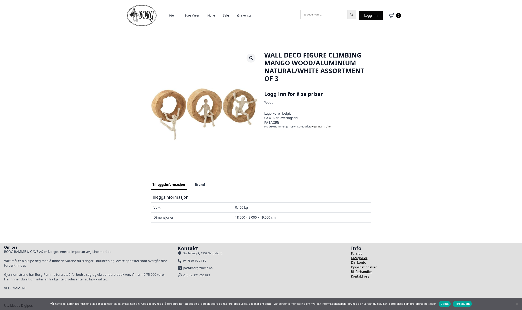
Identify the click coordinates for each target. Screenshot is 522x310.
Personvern (462, 303)
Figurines (317, 126)
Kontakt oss (360, 276)
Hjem (172, 15)
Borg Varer (192, 15)
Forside (356, 253)
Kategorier (359, 258)
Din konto (358, 262)
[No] (517, 304)
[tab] (169, 184)
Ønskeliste (244, 15)
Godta (445, 303)
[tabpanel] (261, 209)
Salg (226, 15)
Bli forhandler (361, 271)
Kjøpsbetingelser (364, 267)
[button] (251, 58)
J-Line (211, 15)
